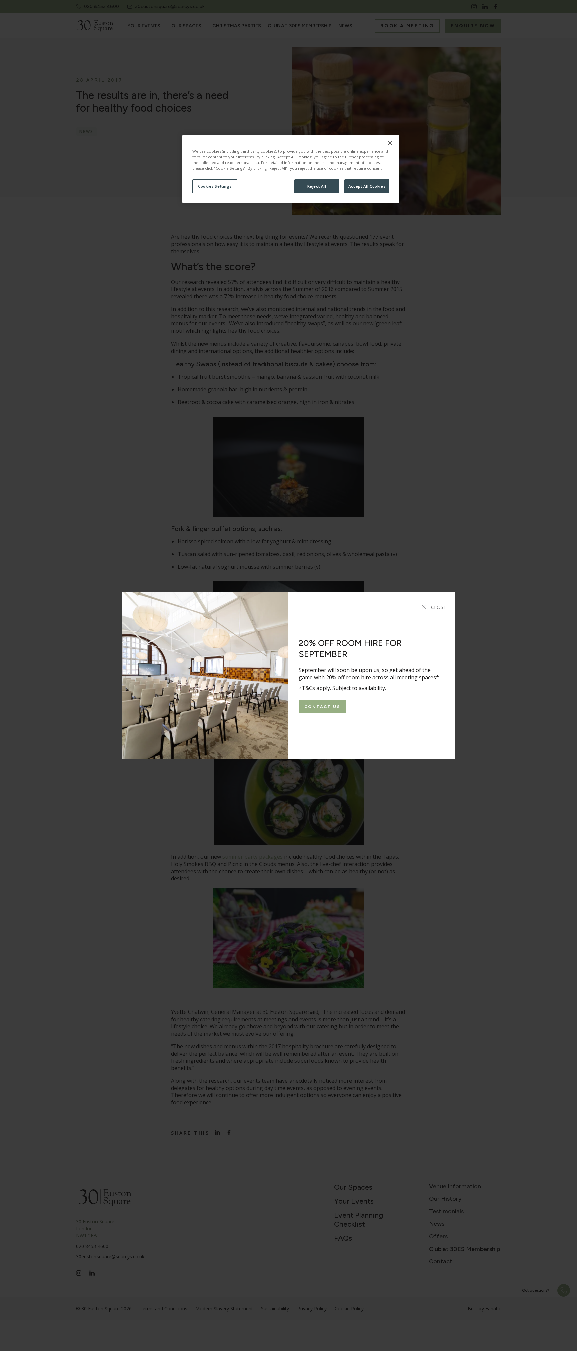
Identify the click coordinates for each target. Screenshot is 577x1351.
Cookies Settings (215, 186)
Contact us (322, 706)
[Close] (390, 143)
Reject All (316, 186)
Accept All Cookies (366, 186)
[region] (290, 169)
